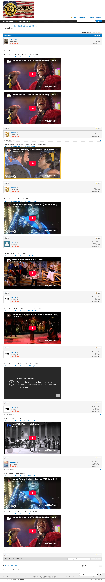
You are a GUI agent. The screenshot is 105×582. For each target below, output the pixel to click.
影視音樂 (34, 26)
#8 (100, 469)
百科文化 (28, 26)
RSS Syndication (96, 577)
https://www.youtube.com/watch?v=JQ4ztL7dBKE (20, 421)
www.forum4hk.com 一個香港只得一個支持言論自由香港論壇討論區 (37, 577)
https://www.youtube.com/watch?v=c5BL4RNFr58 (20, 201)
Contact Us (15, 577)
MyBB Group (23, 579)
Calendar (91, 17)
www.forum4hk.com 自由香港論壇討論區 (14, 26)
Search (82, 17)
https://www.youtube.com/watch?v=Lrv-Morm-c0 (19, 57)
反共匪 (13, 242)
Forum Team (6, 577)
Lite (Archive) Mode (71, 577)
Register (25, 21)
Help (99, 17)
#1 (100, 47)
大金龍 (13, 133)
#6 (100, 360)
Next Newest (17, 558)
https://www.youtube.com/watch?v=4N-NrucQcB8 (20, 311)
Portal (74, 17)
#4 (100, 250)
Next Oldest (8, 558)
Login (20, 21)
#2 (100, 140)
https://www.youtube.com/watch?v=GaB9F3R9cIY (20, 146)
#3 (100, 195)
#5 (100, 305)
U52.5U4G (14, 39)
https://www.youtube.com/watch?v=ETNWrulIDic (19, 256)
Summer (13, 462)
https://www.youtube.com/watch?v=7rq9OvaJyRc (20, 366)
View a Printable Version (11, 565)
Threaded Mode (97, 35)
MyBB (10, 579)
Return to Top (61, 577)
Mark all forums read (84, 577)
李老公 (13, 297)
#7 (100, 414)
